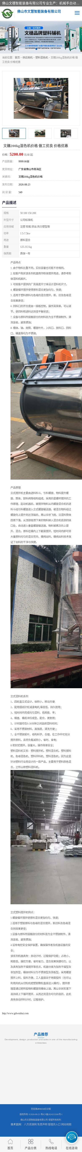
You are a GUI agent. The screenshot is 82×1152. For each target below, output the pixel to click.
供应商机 (27, 57)
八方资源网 (30, 1124)
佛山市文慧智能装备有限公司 (34, 1120)
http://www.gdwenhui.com (15, 1013)
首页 (17, 57)
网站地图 (66, 1124)
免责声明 (42, 1124)
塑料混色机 (41, 57)
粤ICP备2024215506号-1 (51, 1114)
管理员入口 (54, 1124)
